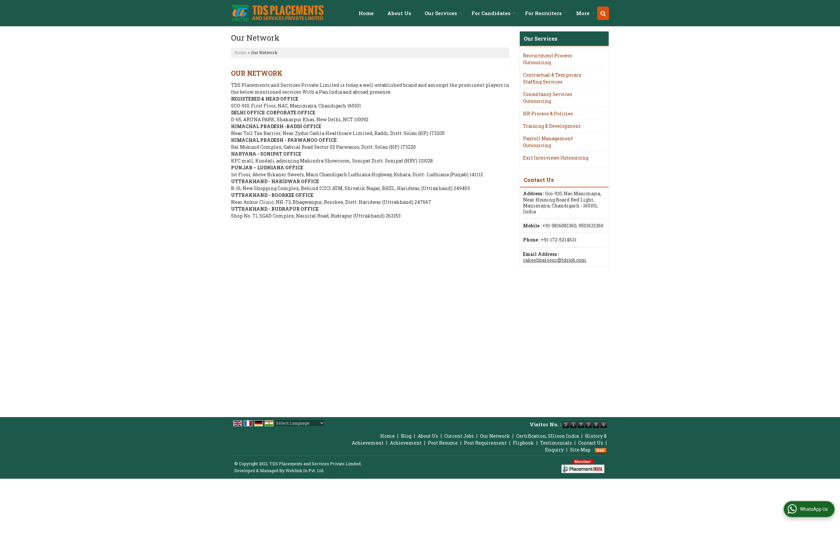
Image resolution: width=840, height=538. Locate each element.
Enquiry (554, 450)
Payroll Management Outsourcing (548, 141)
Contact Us (590, 443)
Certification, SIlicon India (547, 436)
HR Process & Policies (548, 113)
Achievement (406, 443)
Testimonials (556, 443)
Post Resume (443, 443)
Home (366, 13)
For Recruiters (543, 13)
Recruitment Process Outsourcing (547, 59)
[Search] (603, 13)
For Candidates (491, 13)
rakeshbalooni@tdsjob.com (554, 260)
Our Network (495, 436)
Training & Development (552, 126)
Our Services (441, 13)
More (583, 13)
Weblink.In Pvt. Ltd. (304, 470)
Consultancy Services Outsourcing (547, 97)
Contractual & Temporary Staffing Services (552, 78)
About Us (399, 13)
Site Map (580, 450)
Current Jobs (459, 436)
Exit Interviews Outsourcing (555, 158)
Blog (406, 436)
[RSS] (601, 450)
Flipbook (523, 443)
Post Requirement (485, 443)
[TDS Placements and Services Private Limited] (278, 13)
